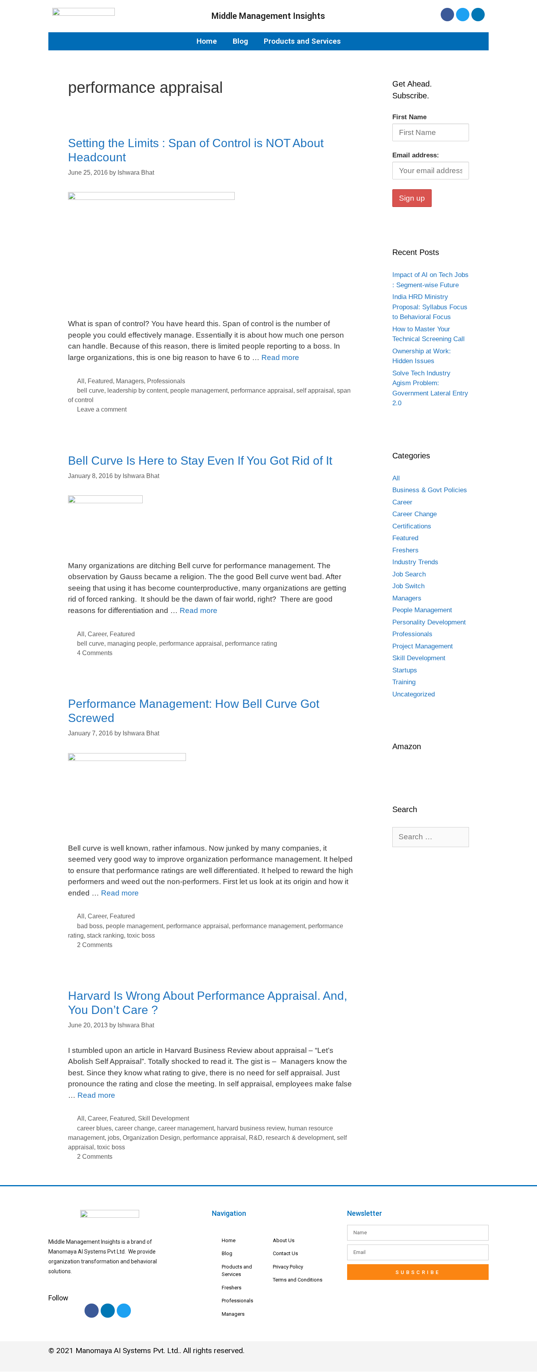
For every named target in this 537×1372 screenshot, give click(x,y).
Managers (130, 380)
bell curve (90, 390)
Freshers (405, 550)
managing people (131, 643)
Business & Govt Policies (429, 490)
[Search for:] (430, 837)
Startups (404, 670)
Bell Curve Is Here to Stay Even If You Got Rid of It (200, 460)
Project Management (422, 646)
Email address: (415, 155)
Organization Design (151, 1137)
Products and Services (302, 41)
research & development (300, 1137)
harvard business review (251, 1128)
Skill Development (163, 1118)
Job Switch (408, 586)
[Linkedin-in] (108, 1311)
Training (404, 682)
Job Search (409, 574)
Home (207, 41)
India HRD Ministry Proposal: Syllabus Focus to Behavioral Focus (429, 307)
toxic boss (141, 935)
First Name (409, 117)
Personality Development (429, 622)
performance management (268, 925)
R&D (256, 1137)
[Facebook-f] (92, 1311)
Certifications (411, 526)
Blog (240, 41)
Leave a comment (102, 409)
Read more (280, 357)
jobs (114, 1137)
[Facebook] (447, 14)
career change (135, 1128)
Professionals (166, 380)
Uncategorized (413, 694)
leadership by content (137, 390)
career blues (94, 1128)
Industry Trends (415, 562)
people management (199, 390)
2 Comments (94, 944)
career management (186, 1128)
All (81, 380)
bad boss (90, 925)
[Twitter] (462, 14)
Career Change (414, 514)
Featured (100, 380)
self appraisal (315, 390)
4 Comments (94, 652)
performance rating (251, 643)
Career (97, 633)
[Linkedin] (478, 14)
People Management (422, 610)
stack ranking (105, 935)
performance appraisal (262, 390)
